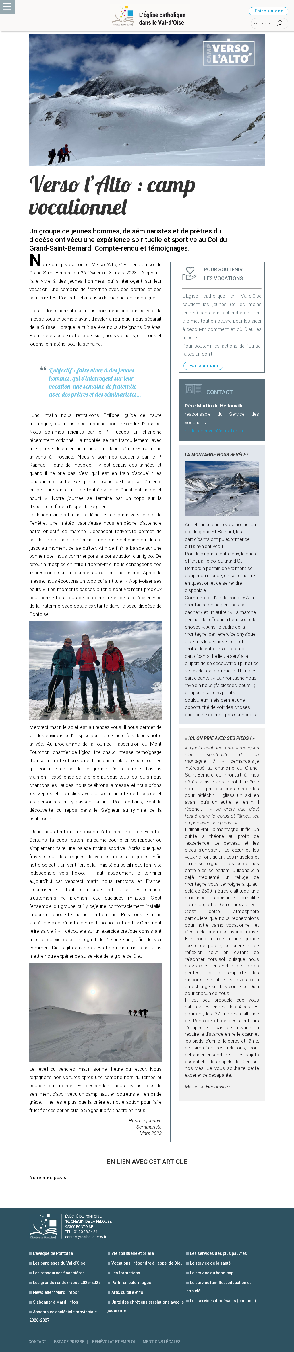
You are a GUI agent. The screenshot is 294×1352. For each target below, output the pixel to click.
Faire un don (269, 10)
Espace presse (69, 1342)
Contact (37, 1342)
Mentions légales (162, 1342)
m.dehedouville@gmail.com (214, 431)
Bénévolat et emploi (113, 1342)
